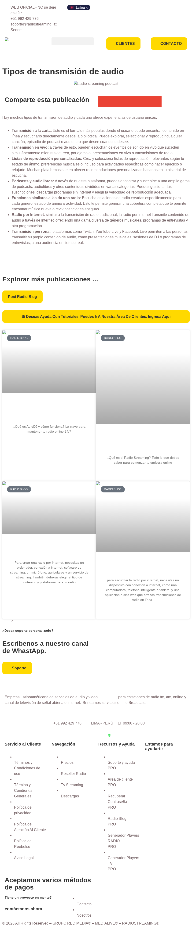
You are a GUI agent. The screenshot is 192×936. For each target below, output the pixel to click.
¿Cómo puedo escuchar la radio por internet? (143, 566)
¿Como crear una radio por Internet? (49, 549)
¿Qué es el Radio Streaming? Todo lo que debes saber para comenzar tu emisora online (143, 441)
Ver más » (49, 443)
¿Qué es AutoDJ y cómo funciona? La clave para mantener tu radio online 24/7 (49, 410)
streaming (107, 697)
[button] (73, 41)
